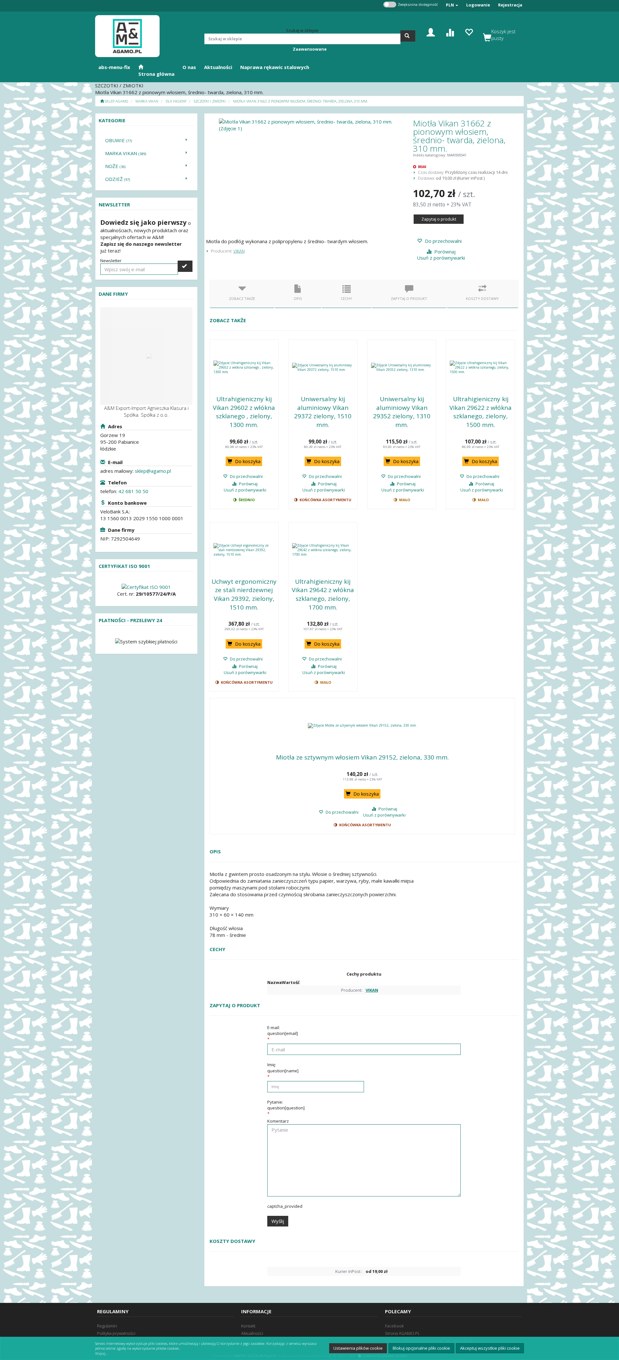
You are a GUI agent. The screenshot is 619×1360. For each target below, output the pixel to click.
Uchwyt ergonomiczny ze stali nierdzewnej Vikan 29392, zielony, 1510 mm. (244, 594)
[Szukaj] (407, 36)
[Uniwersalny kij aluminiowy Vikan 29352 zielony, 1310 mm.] (402, 367)
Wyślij (277, 1221)
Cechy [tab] (346, 298)
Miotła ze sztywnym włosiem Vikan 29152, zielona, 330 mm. (362, 757)
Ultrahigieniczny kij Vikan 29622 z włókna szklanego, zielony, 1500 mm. (480, 412)
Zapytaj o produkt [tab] (409, 298)
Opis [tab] (298, 298)
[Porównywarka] (449, 32)
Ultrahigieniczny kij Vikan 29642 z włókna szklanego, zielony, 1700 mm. (323, 594)
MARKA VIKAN (146, 101)
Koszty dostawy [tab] (482, 298)
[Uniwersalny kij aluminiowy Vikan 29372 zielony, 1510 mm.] (323, 367)
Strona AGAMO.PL (402, 1333)
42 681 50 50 (133, 491)
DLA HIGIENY (176, 101)
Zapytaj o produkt (438, 219)
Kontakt (248, 1326)
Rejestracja (510, 5)
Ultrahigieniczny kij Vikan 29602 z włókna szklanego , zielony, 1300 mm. (244, 412)
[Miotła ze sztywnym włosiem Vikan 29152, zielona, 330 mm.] (362, 725)
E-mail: (282, 1030)
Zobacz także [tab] (242, 298)
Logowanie (478, 5)
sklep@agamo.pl (153, 471)
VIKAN (239, 251)
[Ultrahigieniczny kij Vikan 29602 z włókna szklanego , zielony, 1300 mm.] (244, 367)
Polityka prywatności (116, 1333)
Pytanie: (286, 1105)
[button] (452, 5)
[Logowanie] (430, 32)
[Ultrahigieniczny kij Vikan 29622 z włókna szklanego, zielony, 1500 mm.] (480, 367)
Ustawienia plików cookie (358, 1348)
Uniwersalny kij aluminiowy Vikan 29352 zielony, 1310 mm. (401, 412)
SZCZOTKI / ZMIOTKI (210, 101)
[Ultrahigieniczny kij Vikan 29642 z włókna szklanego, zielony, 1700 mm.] (323, 550)
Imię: (283, 1067)
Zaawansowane (310, 49)
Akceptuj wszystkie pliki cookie (490, 1348)
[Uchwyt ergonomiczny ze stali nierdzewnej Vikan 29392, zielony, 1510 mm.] (244, 550)
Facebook (394, 1326)
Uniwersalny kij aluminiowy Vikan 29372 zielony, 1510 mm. (322, 412)
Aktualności (252, 1333)
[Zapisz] (185, 266)
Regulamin (107, 1326)
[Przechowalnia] (468, 32)
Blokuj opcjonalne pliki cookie (421, 1348)
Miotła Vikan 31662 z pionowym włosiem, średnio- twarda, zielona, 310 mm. (300, 101)
